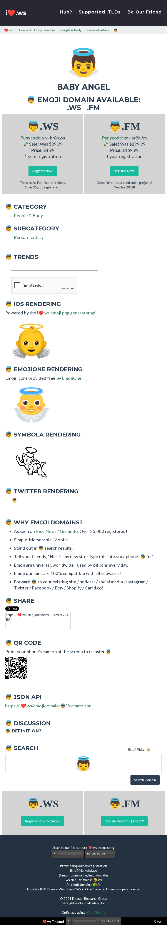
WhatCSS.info (95, 912)
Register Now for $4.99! (42, 821)
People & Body (71, 30)
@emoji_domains (71, 875)
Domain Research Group (89, 898)
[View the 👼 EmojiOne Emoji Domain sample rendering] (29, 405)
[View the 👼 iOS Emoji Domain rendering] (29, 339)
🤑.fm (97, 884)
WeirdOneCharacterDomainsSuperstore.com (108, 889)
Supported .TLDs (100, 12)
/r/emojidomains (96, 875)
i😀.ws (97, 880)
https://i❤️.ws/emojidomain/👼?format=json (48, 705)
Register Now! (42, 171)
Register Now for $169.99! (124, 821)
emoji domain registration (88, 866)
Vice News (46, 531)
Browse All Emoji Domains (36, 30)
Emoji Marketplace (83, 870)
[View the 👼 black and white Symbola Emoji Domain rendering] (29, 461)
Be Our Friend (144, 12)
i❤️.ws (16, 13)
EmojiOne (71, 378)
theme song (106, 847)
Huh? (66, 12)
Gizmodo (69, 531)
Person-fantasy (97, 30)
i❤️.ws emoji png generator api (67, 312)
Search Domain (145, 780)
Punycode (30, 137)
